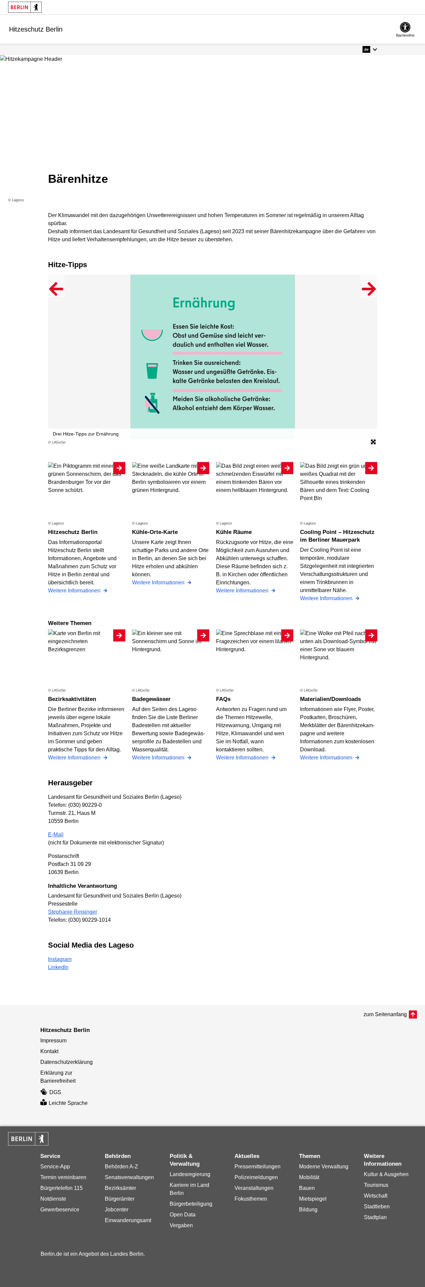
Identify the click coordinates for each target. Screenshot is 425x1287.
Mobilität (309, 1177)
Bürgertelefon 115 (61, 1188)
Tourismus (376, 1185)
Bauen (307, 1188)
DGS (55, 1092)
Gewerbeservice (59, 1209)
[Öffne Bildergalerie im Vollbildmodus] (373, 442)
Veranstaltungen (254, 1188)
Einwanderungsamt (128, 1220)
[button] (370, 49)
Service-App (55, 1166)
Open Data (183, 1214)
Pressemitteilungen (258, 1166)
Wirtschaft (375, 1196)
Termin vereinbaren (63, 1177)
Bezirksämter (120, 1188)
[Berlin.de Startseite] (25, 7)
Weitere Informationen (75, 590)
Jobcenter (116, 1209)
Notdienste (53, 1199)
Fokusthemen (251, 1199)
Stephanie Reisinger (72, 912)
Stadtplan (375, 1217)
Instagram (60, 959)
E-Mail (55, 834)
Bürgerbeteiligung (191, 1204)
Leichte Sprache (68, 1103)
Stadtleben (377, 1206)
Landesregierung (190, 1174)
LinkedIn (58, 967)
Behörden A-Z (121, 1166)
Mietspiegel (313, 1199)
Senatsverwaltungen (129, 1177)
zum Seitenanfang (385, 1014)
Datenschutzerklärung (66, 1062)
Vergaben (181, 1225)
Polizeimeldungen (256, 1177)
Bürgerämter (119, 1199)
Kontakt (49, 1051)
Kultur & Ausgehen (386, 1174)
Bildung (308, 1209)
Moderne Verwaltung (323, 1166)
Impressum (53, 1040)
